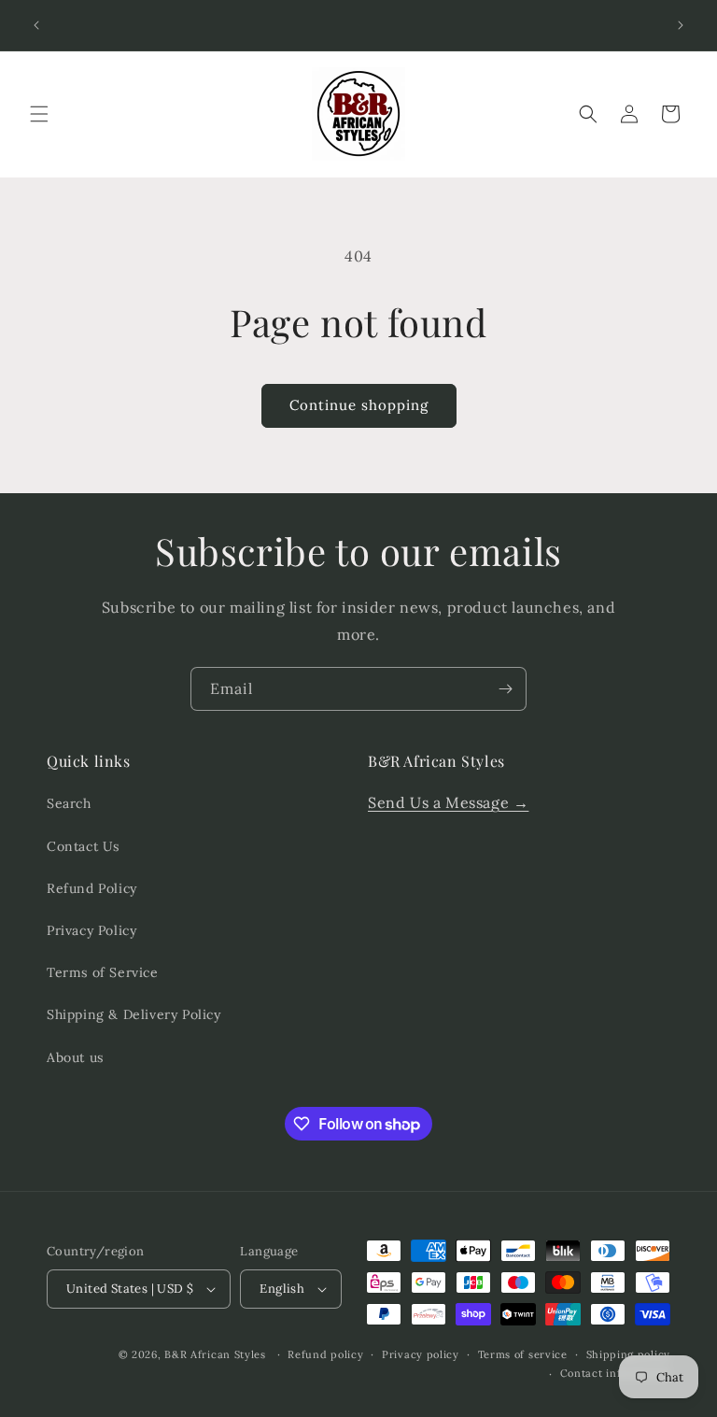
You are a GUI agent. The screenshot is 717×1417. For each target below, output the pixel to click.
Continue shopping (359, 405)
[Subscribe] (505, 689)
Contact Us (83, 846)
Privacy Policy (91, 930)
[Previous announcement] (36, 25)
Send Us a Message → (448, 802)
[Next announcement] (680, 25)
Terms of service (523, 1354)
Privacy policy (420, 1354)
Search (69, 803)
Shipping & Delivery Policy (134, 1014)
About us (75, 1057)
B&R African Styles (215, 1354)
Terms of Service (103, 972)
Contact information (615, 1373)
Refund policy (325, 1354)
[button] (39, 114)
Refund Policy (92, 888)
